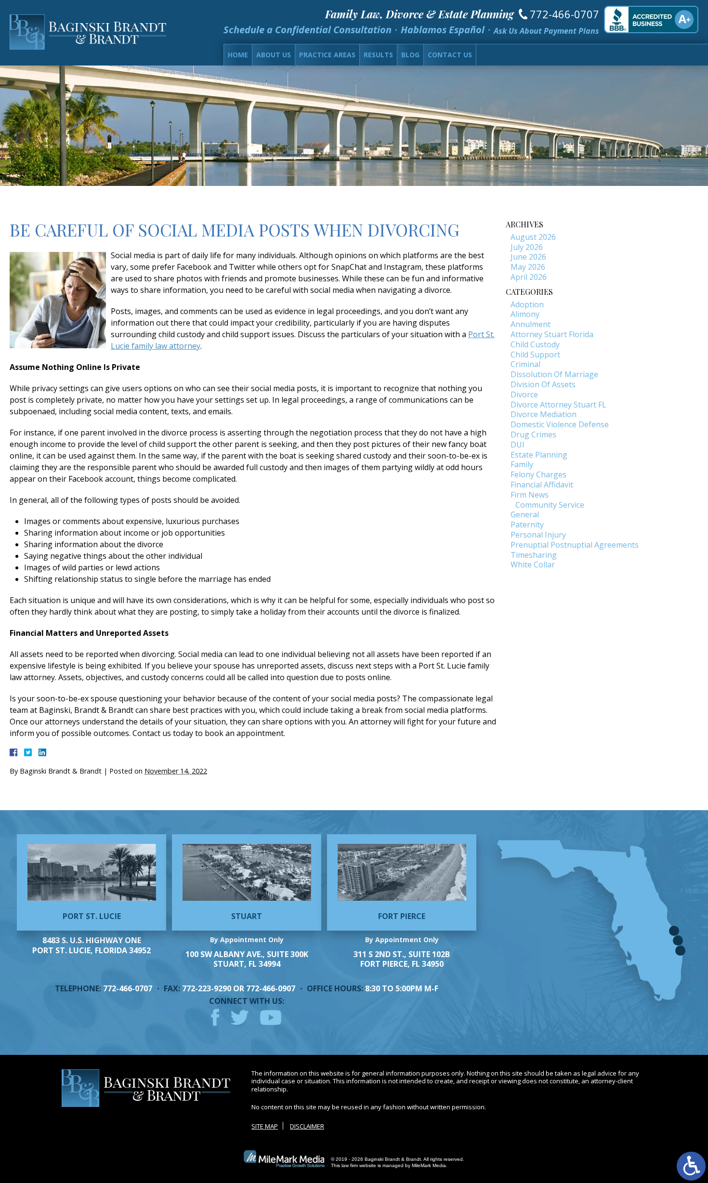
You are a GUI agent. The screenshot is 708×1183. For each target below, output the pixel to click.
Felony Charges (538, 474)
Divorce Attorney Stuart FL (558, 404)
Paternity (527, 524)
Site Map (264, 1126)
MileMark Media (429, 1165)
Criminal (525, 364)
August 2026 (533, 237)
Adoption (527, 304)
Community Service (549, 504)
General (525, 514)
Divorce (524, 394)
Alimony (525, 314)
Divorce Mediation (544, 414)
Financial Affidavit (542, 484)
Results (378, 54)
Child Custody (535, 344)
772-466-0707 (564, 14)
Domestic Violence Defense (560, 424)
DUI (517, 444)
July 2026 (527, 247)
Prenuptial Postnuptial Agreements (575, 544)
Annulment (531, 324)
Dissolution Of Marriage (554, 374)
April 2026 (529, 277)
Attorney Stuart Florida (552, 334)
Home (238, 54)
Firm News (530, 494)
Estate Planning (539, 454)
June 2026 (528, 256)
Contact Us (450, 54)
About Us (273, 54)
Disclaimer (307, 1126)
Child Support (535, 354)
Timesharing (534, 555)
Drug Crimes (533, 434)
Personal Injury (538, 534)
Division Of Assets (543, 384)
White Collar (533, 564)
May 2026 (528, 267)
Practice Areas (327, 54)
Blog (410, 54)
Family (522, 464)
